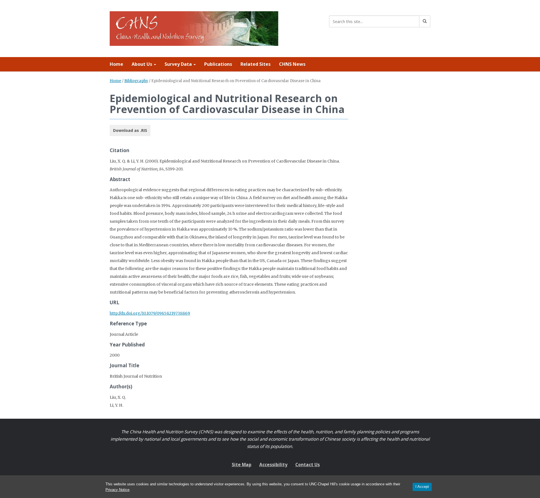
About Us (142, 64)
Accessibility (273, 465)
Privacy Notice (117, 490)
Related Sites (255, 64)
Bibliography (136, 80)
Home (116, 64)
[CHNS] (194, 27)
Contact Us (307, 465)
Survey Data (179, 64)
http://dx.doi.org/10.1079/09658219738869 (150, 313)
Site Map (241, 465)
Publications (218, 64)
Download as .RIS (130, 130)
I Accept (422, 487)
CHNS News (292, 64)
